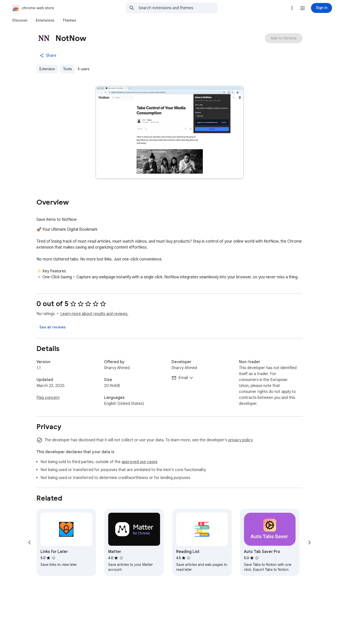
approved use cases (140, 461)
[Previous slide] (29, 542)
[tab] (20, 20)
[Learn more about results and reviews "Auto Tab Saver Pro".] (257, 558)
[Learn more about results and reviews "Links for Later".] (53, 558)
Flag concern (48, 397)
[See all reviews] (52, 327)
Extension (47, 69)
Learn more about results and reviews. (94, 313)
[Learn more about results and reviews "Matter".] (121, 558)
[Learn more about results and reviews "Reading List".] (189, 558)
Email (183, 377)
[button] (302, 8)
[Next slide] (309, 542)
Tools (67, 69)
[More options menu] (292, 8)
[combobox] (178, 8)
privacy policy (240, 440)
